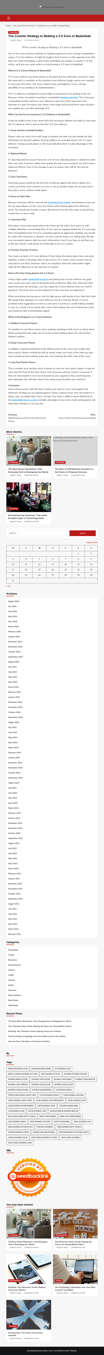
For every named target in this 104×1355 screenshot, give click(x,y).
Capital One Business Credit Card (22, 1095)
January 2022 (14, 879)
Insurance (12, 990)
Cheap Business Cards (46, 1106)
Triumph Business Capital (18, 1132)
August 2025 (13, 662)
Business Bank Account (18, 1079)
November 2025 (15, 647)
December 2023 (15, 763)
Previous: (27, 418)
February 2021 (14, 934)
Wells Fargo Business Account (44, 1137)
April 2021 (13, 924)
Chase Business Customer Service (50, 1100)
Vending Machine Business (44, 1132)
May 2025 (12, 677)
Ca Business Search (64, 1090)
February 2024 (14, 753)
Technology (13, 32)
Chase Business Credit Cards (20, 1100)
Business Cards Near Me (85, 1079)
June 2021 (12, 914)
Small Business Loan (82, 1121)
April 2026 (13, 622)
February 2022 (14, 874)
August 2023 (13, 783)
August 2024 (13, 722)
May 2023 (12, 798)
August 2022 (13, 843)
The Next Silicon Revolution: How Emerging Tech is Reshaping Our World (39, 1021)
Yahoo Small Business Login (20, 1143)
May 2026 (12, 617)
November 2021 (15, 889)
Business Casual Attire (41, 1084)
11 (26, 564)
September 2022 (15, 838)
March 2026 (13, 627)
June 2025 (12, 672)
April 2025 (13, 682)
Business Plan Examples (42, 1090)
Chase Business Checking (73, 1095)
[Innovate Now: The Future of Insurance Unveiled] (28, 1315)
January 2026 (14, 637)
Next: (77, 416)
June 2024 (12, 732)
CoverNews (59, 1351)
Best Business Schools (50, 1074)
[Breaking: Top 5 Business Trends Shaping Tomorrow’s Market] (28, 1269)
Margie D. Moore (15, 40)
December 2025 (15, 642)
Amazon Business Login (18, 1069)
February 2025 (14, 692)
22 (78, 570)
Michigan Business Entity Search (22, 1116)
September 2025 (15, 657)
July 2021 (12, 909)
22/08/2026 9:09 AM (31, 475)
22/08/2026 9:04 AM (31, 1338)
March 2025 (13, 687)
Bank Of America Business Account (23, 1074)
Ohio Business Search (17, 1121)
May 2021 (12, 919)
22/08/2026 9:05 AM (78, 1293)
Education (12, 960)
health (11, 985)
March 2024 (13, 748)
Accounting (13, 950)
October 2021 (14, 894)
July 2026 (12, 606)
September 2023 (15, 778)
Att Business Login (62, 1069)
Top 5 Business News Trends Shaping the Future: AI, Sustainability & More (40, 1026)
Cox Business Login (16, 1111)
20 (53, 570)
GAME (11, 975)
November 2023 (15, 768)
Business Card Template (18, 1084)
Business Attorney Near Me (75, 1074)
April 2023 (13, 803)
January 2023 (14, 818)
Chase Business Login (77, 1100)
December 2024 (15, 702)
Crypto (11, 955)
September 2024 (15, 717)
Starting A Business (45, 1127)
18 (26, 570)
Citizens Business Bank (68, 1106)
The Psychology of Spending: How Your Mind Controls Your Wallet (36, 1036)
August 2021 (13, 904)
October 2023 (14, 773)
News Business (14, 995)
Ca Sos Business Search (49, 1095)
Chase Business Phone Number (20, 1106)
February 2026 (14, 632)
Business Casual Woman (18, 1090)
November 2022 (15, 828)
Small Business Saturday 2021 (20, 1127)
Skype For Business (62, 1121)
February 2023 (14, 813)
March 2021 (13, 929)
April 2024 (13, 743)
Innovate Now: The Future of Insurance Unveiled (29, 1041)
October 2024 (14, 712)
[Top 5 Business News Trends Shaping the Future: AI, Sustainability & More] (75, 1224)
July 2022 (12, 848)
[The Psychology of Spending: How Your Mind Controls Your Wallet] (75, 1269)
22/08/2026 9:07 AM (78, 1247)
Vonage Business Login (17, 1137)
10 (13, 564)
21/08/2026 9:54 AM (78, 475)
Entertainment (14, 965)
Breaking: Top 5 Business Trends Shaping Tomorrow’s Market (34, 1031)
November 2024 (15, 707)
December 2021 (15, 884)
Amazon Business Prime (41, 1069)
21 (65, 570)
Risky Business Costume (40, 1121)
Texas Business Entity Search (69, 1127)
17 (13, 570)
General (11, 980)
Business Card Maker (63, 1079)
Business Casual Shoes (63, 1084)
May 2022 (12, 859)
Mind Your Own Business (70, 1116)
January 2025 (14, 697)
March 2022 (13, 869)
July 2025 (12, 667)
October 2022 (14, 833)
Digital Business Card (37, 1111)
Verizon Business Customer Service (74, 1132)
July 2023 (12, 788)
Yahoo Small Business (70, 1137)
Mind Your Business (47, 1116)
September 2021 (15, 899)
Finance (11, 970)
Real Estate (13, 1000)
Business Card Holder (41, 1079)
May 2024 (12, 738)
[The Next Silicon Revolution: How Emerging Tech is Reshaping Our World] (28, 451)
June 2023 (12, 793)
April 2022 (13, 864)
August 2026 (13, 601)
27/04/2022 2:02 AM (31, 40)
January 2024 (14, 758)
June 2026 (12, 611)
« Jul (8, 586)
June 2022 (12, 853)
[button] (8, 18)
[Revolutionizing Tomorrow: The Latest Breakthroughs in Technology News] (28, 497)
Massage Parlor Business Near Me (64, 1111)
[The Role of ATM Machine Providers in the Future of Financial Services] (75, 451)
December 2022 (15, 823)
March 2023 (13, 808)
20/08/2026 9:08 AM (31, 521)
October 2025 (14, 652)
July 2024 (12, 727)
